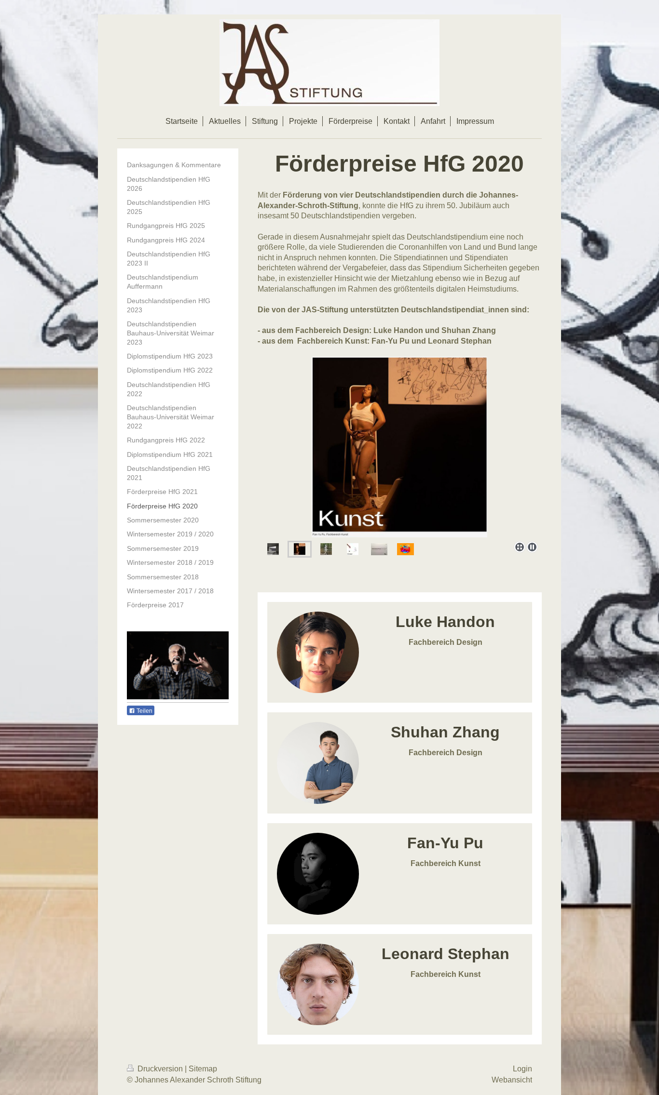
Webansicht (512, 1080)
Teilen (143, 711)
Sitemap (203, 1069)
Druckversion (160, 1069)
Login (522, 1069)
